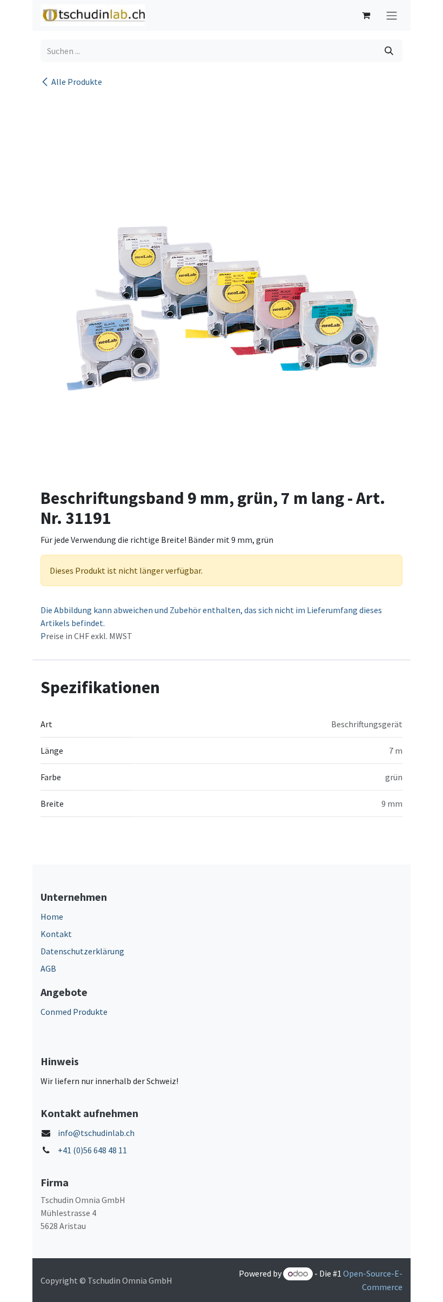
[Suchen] (388, 50)
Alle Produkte (76, 81)
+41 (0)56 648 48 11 (92, 1150)
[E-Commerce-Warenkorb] (366, 15)
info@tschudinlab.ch (96, 1132)
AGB (48, 968)
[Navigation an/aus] (391, 15)
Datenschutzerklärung (82, 951)
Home (52, 916)
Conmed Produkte (74, 1011)
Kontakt (56, 933)
